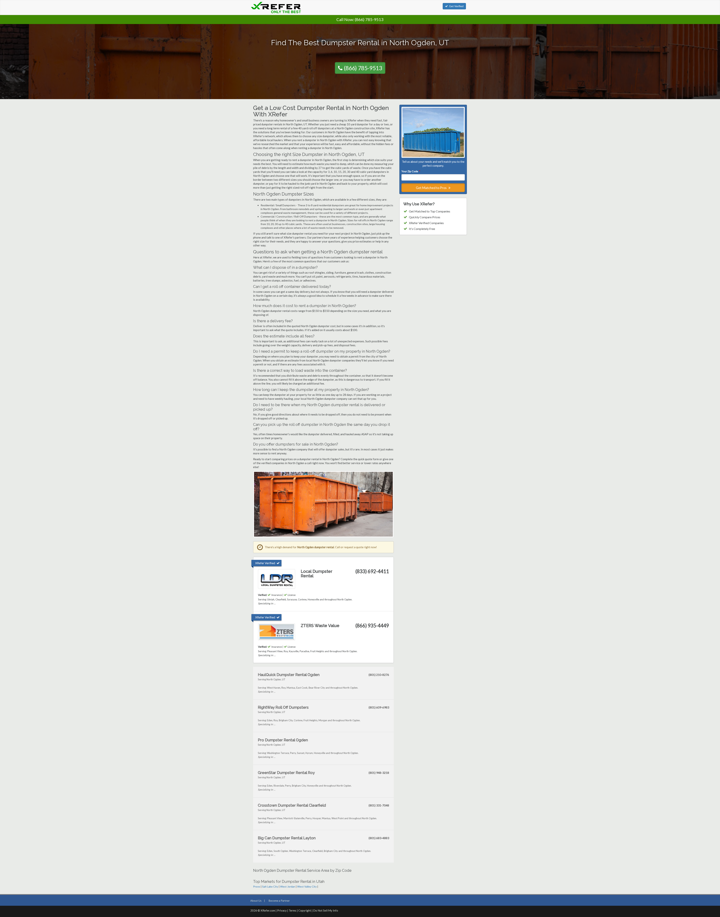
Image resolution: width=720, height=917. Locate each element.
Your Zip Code (410, 171)
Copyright (304, 910)
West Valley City (307, 886)
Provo (256, 886)
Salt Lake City (270, 886)
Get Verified (456, 6)
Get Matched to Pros (431, 188)
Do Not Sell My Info (325, 910)
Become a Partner (279, 900)
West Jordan (287, 886)
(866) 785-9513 (369, 19)
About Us (256, 900)
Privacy (282, 910)
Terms (292, 910)
